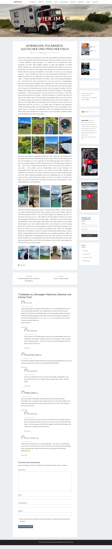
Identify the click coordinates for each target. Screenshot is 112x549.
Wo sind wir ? (33, 2)
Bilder (55, 2)
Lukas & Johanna (30, 438)
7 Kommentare (54, 52)
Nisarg (71, 542)
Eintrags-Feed (86, 254)
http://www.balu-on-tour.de (45, 318)
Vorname (83, 223)
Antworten (24, 327)
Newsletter (95, 2)
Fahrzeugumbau (64, 2)
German (86, 112)
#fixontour (73, 2)
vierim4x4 (45, 52)
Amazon (94, 50)
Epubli (93, 47)
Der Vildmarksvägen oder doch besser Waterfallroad (29, 279)
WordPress (60, 542)
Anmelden (85, 250)
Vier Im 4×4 (18, 2)
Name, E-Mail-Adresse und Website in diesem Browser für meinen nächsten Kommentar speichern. (45, 520)
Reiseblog (41, 2)
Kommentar (22, 470)
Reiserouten (49, 2)
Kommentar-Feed (87, 257)
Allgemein (23, 265)
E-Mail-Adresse (23, 503)
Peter (27, 303)
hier (82, 139)
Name (20, 495)
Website (20, 511)
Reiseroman (81, 2)
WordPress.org (86, 261)
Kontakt (88, 2)
